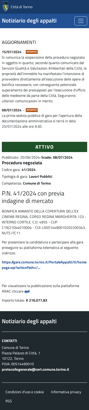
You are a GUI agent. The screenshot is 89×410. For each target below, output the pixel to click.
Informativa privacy (66, 392)
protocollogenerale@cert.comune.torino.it (35, 369)
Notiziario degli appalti (29, 20)
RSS (8, 401)
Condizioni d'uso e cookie (24, 392)
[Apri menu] (80, 20)
